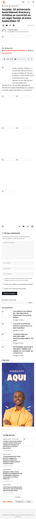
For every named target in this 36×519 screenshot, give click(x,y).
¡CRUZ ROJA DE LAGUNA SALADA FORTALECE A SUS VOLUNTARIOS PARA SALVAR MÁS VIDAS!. (12, 488)
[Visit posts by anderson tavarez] (4, 31)
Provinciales (15, 439)
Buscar (30, 302)
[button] (19, 2)
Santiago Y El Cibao (18, 320)
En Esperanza (19, 501)
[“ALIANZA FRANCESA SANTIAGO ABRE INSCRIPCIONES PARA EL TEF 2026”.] (7, 336)
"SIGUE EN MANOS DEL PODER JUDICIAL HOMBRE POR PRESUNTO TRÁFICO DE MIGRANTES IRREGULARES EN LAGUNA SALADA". (11, 460)
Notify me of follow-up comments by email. (18, 284)
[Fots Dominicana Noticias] (4, 2)
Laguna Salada (15, 5)
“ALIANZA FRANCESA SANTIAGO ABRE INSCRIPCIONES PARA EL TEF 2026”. (23, 337)
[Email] (6, 25)
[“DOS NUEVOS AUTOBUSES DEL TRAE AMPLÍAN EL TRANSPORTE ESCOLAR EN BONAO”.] (7, 313)
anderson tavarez (13, 29)
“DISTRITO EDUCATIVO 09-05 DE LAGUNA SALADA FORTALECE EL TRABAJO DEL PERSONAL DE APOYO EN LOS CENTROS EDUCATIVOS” (12, 444)
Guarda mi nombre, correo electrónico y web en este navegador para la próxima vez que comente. (18, 279)
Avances (6, 5)
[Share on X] (3, 25)
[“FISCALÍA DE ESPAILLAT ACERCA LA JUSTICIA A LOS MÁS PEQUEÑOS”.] (7, 326)
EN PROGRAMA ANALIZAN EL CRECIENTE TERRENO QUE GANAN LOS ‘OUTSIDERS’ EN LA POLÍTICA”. (23, 350)
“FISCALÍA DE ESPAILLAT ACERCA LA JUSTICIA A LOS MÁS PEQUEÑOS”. (22, 326)
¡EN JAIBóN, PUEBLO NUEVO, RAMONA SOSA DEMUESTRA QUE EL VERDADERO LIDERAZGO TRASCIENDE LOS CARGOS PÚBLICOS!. (12, 475)
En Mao (28, 501)
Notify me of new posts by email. (15, 289)
